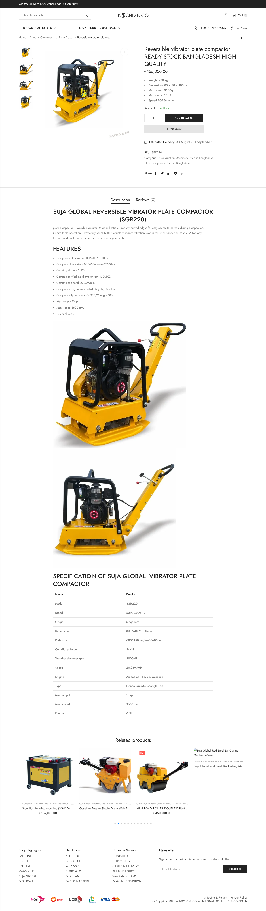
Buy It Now (174, 129)
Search (86, 15)
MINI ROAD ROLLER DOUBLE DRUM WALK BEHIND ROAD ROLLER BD (138, 808)
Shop (33, 37)
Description (120, 200)
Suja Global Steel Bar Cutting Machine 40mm (234, 808)
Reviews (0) (145, 200)
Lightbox (124, 52)
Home (22, 37)
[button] (115, 823)
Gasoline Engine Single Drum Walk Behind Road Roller (69, 808)
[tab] (120, 200)
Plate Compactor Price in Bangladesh (66, 37)
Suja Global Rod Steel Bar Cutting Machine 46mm (180, 766)
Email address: (190, 869)
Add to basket (184, 118)
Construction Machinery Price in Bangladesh (47, 37)
